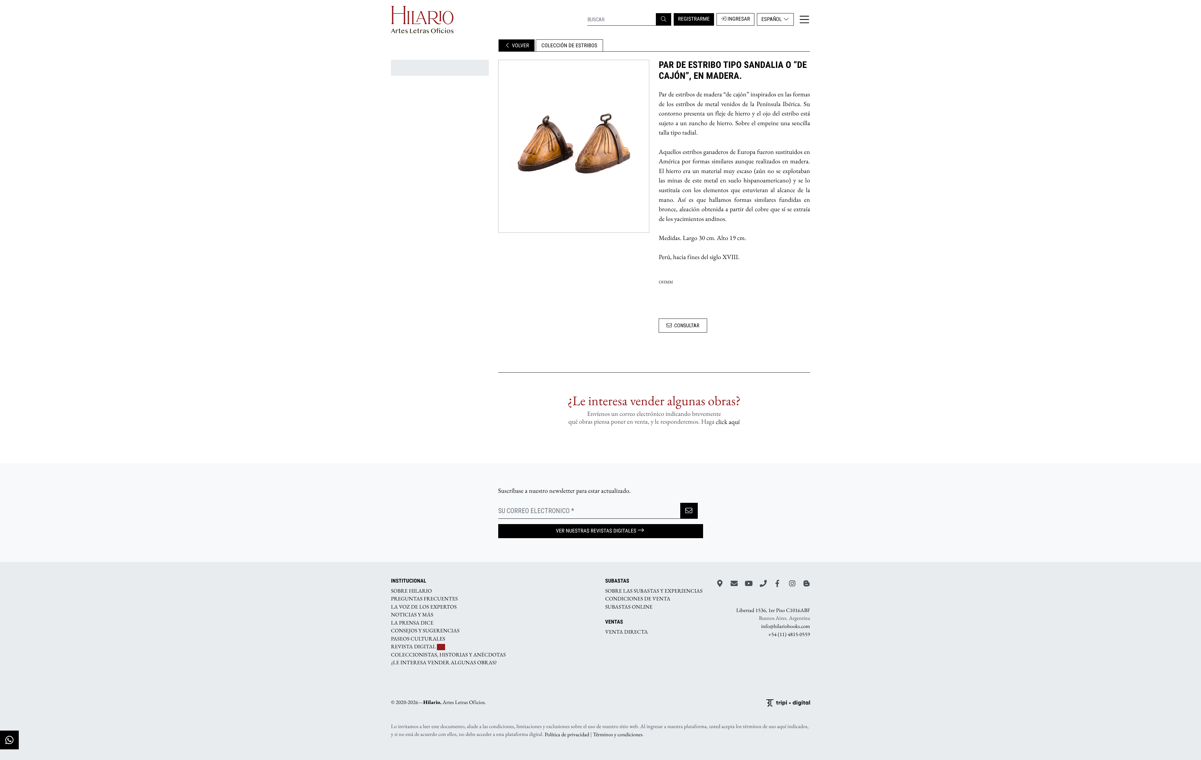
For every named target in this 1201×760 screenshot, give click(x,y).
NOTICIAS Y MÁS (412, 614)
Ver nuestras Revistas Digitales (596, 531)
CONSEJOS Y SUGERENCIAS (425, 630)
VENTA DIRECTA (626, 631)
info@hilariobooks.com (785, 626)
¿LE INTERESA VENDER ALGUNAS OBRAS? (444, 662)
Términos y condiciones (617, 734)
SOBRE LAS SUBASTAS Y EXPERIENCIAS (653, 590)
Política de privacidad (567, 734)
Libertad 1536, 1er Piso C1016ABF (773, 610)
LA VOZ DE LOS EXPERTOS (424, 606)
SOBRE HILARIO (411, 590)
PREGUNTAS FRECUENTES (424, 598)
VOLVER (520, 46)
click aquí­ (728, 421)
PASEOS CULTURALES (418, 638)
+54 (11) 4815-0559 (789, 634)
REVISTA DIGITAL (414, 646)
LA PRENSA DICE (412, 622)
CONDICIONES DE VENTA (638, 598)
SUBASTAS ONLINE (629, 606)
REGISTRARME (694, 19)
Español (772, 19)
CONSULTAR (686, 325)
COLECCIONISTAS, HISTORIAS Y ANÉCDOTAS (448, 654)
